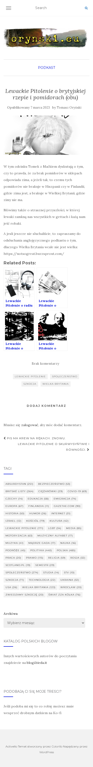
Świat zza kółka (64, 594)
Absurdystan (19, 483)
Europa (14, 506)
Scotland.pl (18, 565)
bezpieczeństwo (54, 483)
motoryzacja (19, 535)
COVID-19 (77, 491)
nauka (68, 543)
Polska (66, 550)
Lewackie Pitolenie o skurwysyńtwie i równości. (53, 446)
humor (37, 513)
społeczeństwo (64, 376)
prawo (34, 557)
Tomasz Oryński (69, 108)
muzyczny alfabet (55, 535)
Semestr (45, 565)
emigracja (65, 498)
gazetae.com (67, 506)
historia (15, 513)
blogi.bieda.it (37, 663)
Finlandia (38, 506)
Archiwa (11, 613)
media (74, 528)
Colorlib (57, 746)
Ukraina (69, 579)
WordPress (46, 752)
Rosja (77, 557)
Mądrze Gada (42, 543)
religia (57, 557)
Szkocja (29, 383)
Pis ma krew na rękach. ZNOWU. (36, 438)
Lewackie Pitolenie (30, 376)
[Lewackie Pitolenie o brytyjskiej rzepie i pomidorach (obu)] (45, 135)
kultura (59, 520)
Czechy (14, 498)
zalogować (29, 425)
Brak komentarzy (45, 363)
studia (51, 572)
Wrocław (71, 587)
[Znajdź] (86, 8)
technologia (42, 579)
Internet (61, 513)
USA (11, 587)
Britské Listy (19, 491)
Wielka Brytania (55, 383)
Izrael (13, 520)
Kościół (35, 520)
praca (13, 557)
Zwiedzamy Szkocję (24, 594)
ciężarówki (50, 491)
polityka (41, 550)
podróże (15, 550)
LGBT (54, 528)
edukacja (38, 498)
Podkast (46, 68)
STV (69, 572)
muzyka (14, 543)
